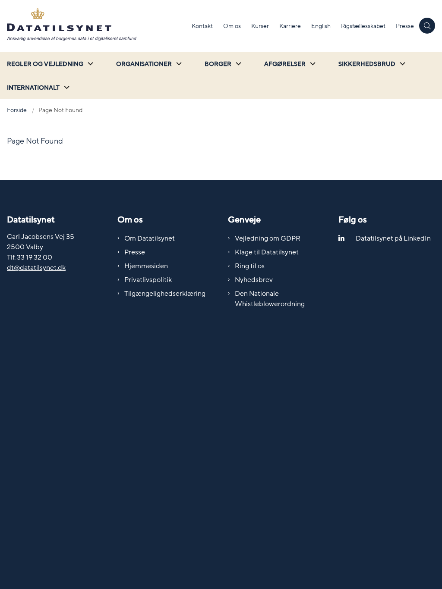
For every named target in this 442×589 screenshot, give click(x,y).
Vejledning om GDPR (267, 238)
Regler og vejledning (45, 64)
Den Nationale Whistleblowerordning (270, 299)
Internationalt (33, 88)
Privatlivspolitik (148, 280)
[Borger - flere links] (237, 63)
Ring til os (250, 266)
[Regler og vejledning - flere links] (89, 63)
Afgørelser (285, 64)
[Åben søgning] (427, 26)
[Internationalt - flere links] (66, 87)
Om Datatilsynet (149, 238)
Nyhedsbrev (254, 280)
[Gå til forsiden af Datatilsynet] (93, 26)
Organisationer (144, 64)
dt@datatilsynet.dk (36, 268)
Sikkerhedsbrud (366, 64)
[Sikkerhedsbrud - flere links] (401, 63)
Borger (218, 64)
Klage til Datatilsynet (267, 252)
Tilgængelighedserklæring (164, 293)
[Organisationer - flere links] (178, 63)
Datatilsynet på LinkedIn (393, 238)
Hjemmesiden (146, 266)
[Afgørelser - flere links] (312, 63)
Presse (134, 252)
